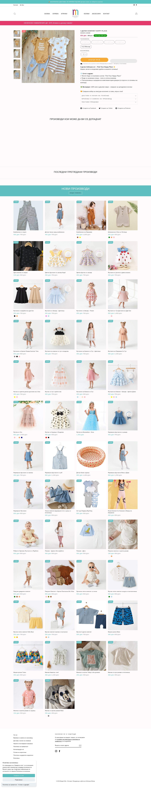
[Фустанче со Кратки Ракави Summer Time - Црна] (17, 356)
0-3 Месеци (85, 42)
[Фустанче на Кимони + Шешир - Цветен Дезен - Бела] (109, 397)
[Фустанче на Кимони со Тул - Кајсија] (82, 397)
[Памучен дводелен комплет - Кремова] (19, 597)
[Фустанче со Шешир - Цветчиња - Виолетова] (46, 316)
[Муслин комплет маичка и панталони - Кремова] (46, 637)
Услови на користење (19, 752)
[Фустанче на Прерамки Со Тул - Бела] (109, 356)
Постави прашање (90, 102)
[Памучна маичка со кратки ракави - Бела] (109, 556)
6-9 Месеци (120, 42)
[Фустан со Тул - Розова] (14, 437)
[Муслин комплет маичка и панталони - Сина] (48, 637)
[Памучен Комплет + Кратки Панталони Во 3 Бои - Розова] (46, 597)
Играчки (64, 13)
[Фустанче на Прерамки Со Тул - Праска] (111, 356)
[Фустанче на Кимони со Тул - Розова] (85, 397)
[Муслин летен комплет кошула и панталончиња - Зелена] (109, 597)
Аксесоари (96, 13)
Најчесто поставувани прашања (23, 743)
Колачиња (16, 758)
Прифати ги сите (19, 775)
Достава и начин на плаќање (95, 95)
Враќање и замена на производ (97, 99)
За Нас (22, 5)
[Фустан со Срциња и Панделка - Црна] (48, 437)
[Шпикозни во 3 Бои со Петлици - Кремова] (111, 237)
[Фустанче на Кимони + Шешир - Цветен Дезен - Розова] (114, 397)
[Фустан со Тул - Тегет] (22, 437)
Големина (84, 39)
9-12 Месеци (86, 46)
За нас (15, 735)
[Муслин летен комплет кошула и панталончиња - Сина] (111, 597)
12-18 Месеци (97, 42)
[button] (124, 60)
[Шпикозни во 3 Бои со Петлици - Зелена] (109, 237)
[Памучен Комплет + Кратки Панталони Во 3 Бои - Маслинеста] (48, 597)
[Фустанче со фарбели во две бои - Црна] (14, 316)
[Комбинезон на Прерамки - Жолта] (80, 237)
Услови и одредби (23, 784)
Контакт (15, 5)
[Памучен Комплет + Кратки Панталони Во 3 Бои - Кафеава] (51, 597)
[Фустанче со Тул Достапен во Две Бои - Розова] (111, 316)
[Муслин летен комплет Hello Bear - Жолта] (14, 637)
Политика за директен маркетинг (23, 755)
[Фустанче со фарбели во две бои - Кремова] (17, 316)
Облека (47, 13)
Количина (84, 50)
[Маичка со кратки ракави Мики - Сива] (48, 716)
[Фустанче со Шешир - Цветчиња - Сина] (48, 316)
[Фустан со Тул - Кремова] (19, 437)
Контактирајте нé (18, 749)
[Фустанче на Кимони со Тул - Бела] (80, 397)
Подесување (19, 779)
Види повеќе (75, 193)
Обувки (86, 13)
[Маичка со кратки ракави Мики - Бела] (46, 716)
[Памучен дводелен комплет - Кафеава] (17, 597)
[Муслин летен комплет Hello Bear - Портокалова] (17, 637)
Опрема (55, 13)
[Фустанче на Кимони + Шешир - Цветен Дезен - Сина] (116, 397)
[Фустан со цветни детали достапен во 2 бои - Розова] (17, 397)
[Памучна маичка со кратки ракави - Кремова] (111, 556)
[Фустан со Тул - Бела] (17, 437)
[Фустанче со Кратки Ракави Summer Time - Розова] (19, 356)
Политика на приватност (10, 784)
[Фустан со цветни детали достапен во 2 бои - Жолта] (14, 397)
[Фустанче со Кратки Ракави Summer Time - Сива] (14, 356)
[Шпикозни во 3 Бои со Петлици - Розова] (114, 237)
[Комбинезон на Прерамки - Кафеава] (77, 237)
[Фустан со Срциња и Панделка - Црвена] (46, 437)
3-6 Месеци (109, 42)
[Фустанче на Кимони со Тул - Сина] (77, 397)
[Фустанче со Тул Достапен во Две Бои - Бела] (109, 316)
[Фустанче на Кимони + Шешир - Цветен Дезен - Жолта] (111, 397)
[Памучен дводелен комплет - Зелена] (14, 597)
